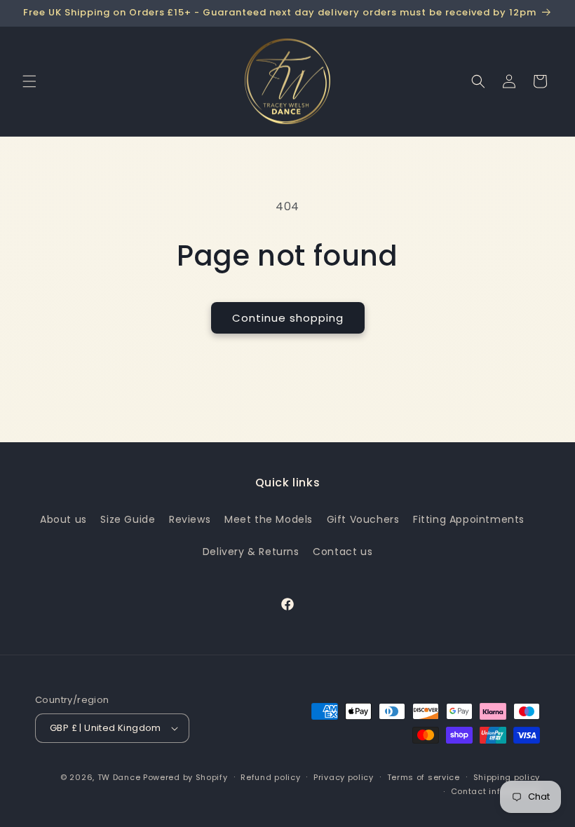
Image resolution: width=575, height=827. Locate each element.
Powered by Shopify (185, 777)
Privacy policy (343, 777)
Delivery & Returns (251, 552)
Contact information (495, 791)
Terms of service (423, 777)
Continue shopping (288, 317)
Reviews (189, 519)
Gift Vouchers (363, 519)
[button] (29, 81)
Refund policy (270, 777)
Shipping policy (507, 777)
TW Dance (119, 777)
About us (63, 519)
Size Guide (127, 519)
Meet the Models (268, 519)
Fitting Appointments (469, 519)
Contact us (342, 552)
